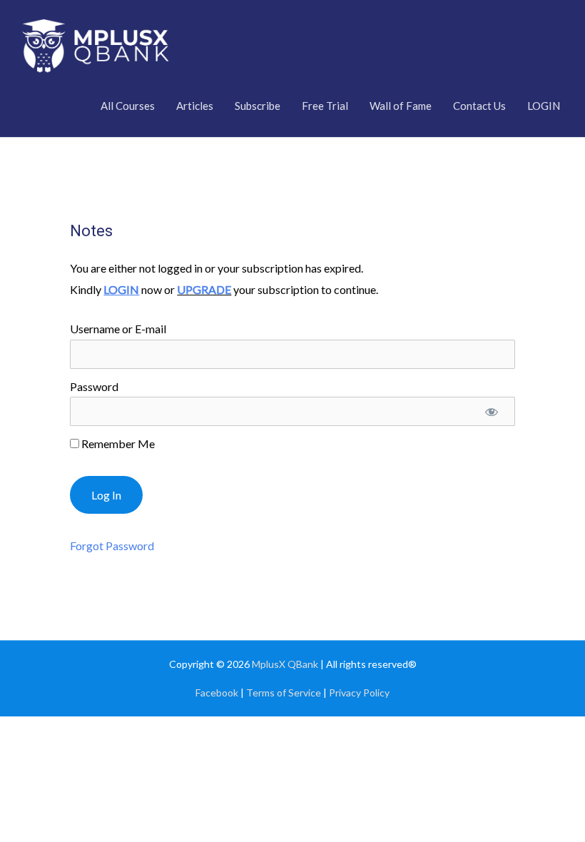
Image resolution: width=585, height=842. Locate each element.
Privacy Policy (359, 692)
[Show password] (492, 411)
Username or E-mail (118, 328)
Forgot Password (112, 545)
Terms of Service (283, 692)
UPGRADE (204, 289)
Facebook (216, 692)
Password (94, 386)
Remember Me (117, 443)
